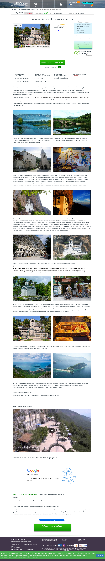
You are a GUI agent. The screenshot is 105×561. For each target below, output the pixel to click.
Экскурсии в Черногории (26, 9)
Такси (48, 6)
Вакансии (64, 540)
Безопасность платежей (83, 26)
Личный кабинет (87, 2)
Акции (69, 2)
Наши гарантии (80, 30)
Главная (14, 9)
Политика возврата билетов (84, 24)
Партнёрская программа (47, 541)
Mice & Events (61, 6)
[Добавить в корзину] (59, 67)
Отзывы (76, 2)
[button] (48, 25)
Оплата (78, 28)
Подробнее (89, 55)
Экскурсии (36, 6)
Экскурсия (17, 12)
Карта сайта (64, 539)
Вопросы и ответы (81, 32)
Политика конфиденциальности (49, 540)
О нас (43, 545)
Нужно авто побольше (85, 48)
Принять (100, 555)
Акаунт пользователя (51, 545)
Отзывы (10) (28, 13)
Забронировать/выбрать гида (52, 62)
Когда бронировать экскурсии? (84, 38)
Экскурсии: (88, 6)
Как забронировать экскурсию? (84, 35)
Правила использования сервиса (49, 539)
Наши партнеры (81, 539)
